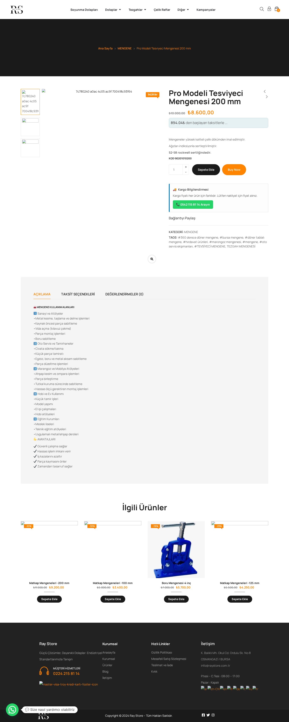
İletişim (107, 678)
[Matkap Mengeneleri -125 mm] (239, 549)
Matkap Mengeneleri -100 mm (113, 583)
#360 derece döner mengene (198, 237)
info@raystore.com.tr (215, 665)
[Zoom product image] (152, 259)
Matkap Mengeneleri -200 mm (49, 583)
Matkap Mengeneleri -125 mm (239, 583)
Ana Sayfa (105, 48)
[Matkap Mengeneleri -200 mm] (49, 549)
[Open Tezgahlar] (145, 9)
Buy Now (234, 170)
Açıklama (42, 294)
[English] (223, 689)
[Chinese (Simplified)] (214, 689)
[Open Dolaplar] (119, 9)
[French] (230, 689)
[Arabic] (204, 689)
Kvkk (154, 671)
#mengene (250, 242)
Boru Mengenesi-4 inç (176, 583)
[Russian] (249, 689)
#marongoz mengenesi (225, 242)
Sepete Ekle (206, 170)
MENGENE (125, 48)
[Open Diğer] (187, 9)
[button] (12, 709)
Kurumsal (108, 659)
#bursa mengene (231, 237)
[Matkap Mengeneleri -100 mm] (112, 549)
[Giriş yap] (269, 9)
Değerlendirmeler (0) (124, 294)
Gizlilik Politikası (161, 652)
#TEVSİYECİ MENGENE (209, 246)
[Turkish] (256, 689)
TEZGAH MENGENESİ (241, 246)
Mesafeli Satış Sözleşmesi (168, 659)
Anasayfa (108, 652)
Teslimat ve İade (162, 665)
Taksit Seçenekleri (78, 294)
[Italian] (243, 689)
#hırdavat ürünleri (195, 242)
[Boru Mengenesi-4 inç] (176, 549)
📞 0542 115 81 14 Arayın (193, 204)
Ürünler (107, 665)
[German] (236, 689)
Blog (105, 671)
